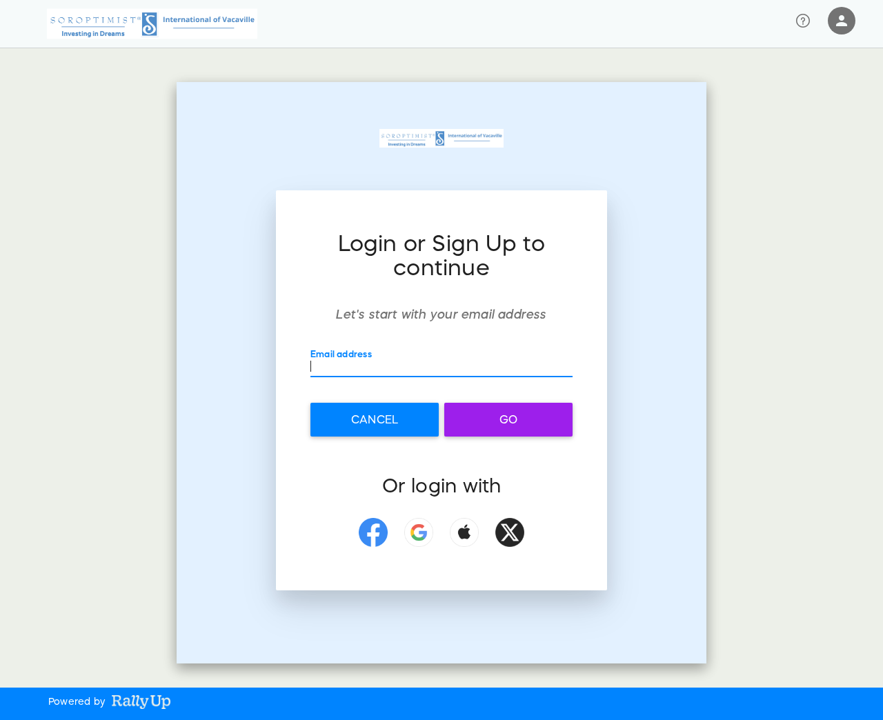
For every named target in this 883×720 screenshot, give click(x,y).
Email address (341, 354)
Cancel (374, 419)
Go (508, 419)
